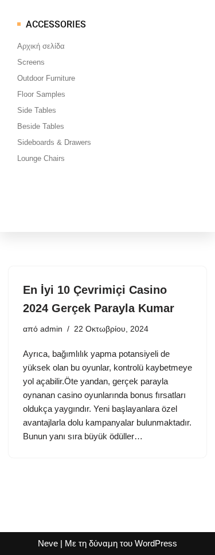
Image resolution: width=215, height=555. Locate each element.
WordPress (156, 543)
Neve (48, 543)
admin (51, 329)
